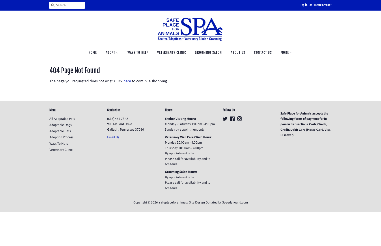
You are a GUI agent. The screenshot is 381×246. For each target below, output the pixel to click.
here (127, 81)
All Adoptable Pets (62, 118)
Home (92, 52)
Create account (323, 5)
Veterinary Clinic (171, 52)
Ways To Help (138, 52)
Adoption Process (61, 137)
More (285, 52)
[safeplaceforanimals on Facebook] (232, 119)
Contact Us (263, 52)
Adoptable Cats (60, 131)
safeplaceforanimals (173, 202)
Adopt (111, 52)
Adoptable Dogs (60, 125)
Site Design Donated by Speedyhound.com (218, 202)
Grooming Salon (208, 52)
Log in (304, 5)
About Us (238, 52)
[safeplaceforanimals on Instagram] (239, 119)
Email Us (113, 137)
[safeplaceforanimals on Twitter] (225, 119)
